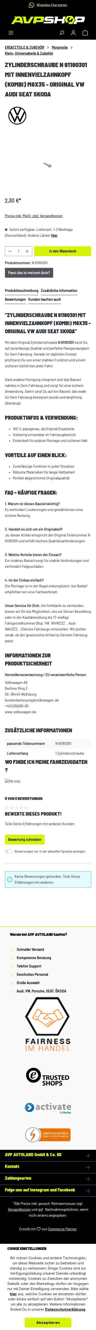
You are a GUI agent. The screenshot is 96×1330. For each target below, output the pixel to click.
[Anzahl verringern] (10, 251)
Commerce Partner (62, 1229)
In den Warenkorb (62, 251)
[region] (48, 165)
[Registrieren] (73, 33)
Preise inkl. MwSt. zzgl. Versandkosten (34, 216)
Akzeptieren (48, 1322)
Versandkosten (19, 1209)
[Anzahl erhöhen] (27, 251)
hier (13, 1294)
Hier (54, 236)
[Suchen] (61, 33)
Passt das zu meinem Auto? (29, 273)
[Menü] (11, 33)
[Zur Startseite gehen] (48, 20)
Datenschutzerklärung (65, 1309)
